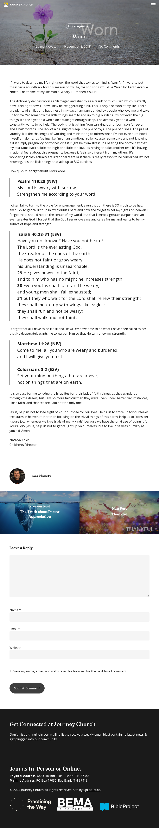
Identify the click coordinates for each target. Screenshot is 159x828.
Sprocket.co (91, 790)
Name (15, 610)
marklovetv (48, 46)
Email (15, 629)
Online (71, 768)
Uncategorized (79, 26)
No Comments (109, 46)
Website (15, 648)
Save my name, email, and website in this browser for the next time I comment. (70, 671)
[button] (153, 5)
